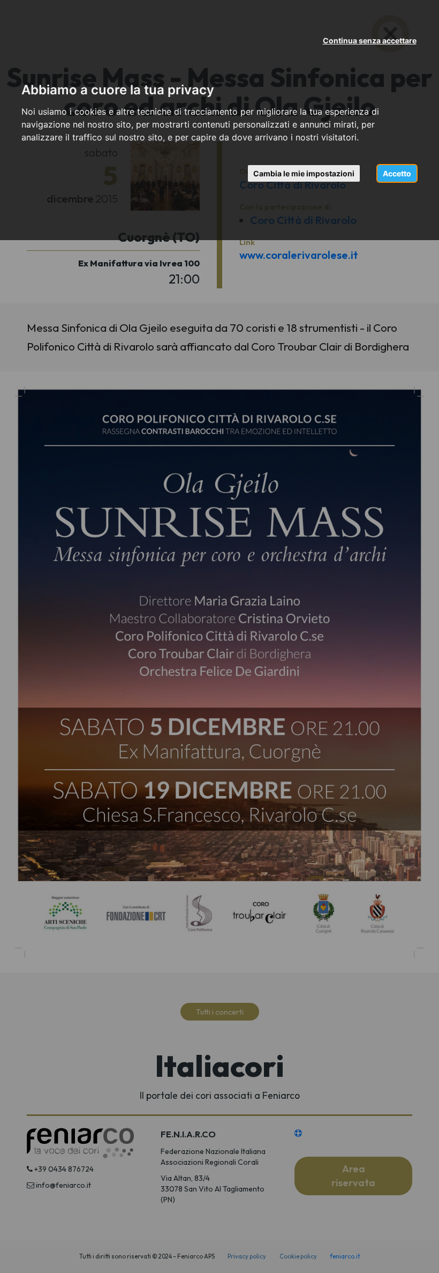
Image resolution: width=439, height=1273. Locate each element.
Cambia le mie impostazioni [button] (303, 173)
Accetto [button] (397, 173)
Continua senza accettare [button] (370, 40)
